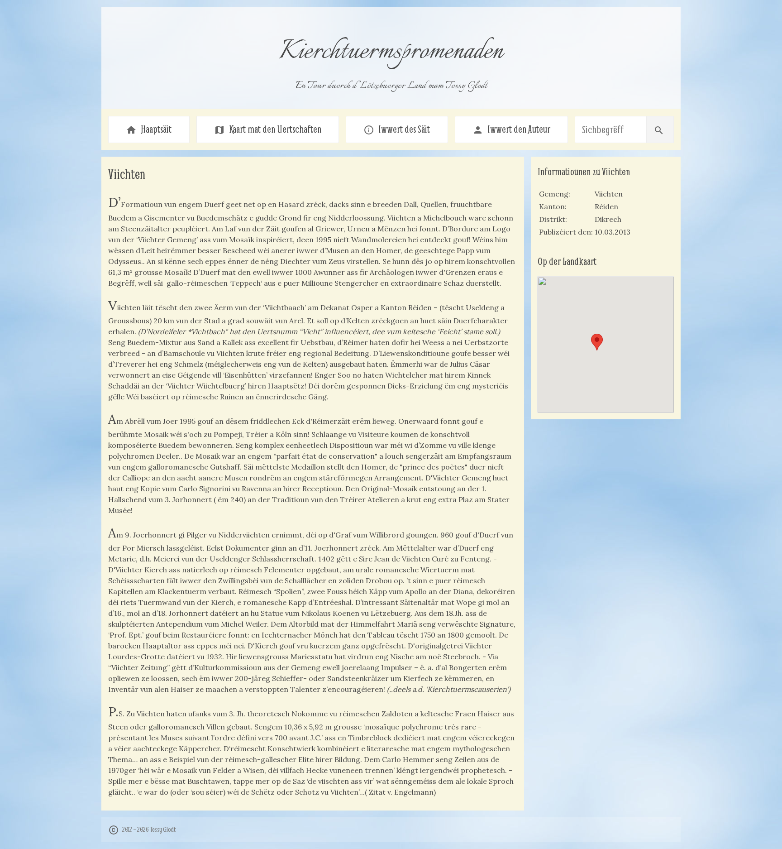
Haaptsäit (149, 129)
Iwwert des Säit (396, 129)
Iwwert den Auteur (511, 129)
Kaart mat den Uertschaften (267, 129)
